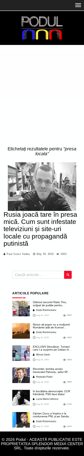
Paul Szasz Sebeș (18, 254)
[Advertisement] (42, 96)
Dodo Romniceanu (46, 310)
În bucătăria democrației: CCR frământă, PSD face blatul (51, 393)
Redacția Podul (44, 376)
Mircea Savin (43, 354)
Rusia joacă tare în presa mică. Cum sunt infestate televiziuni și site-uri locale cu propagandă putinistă (40, 229)
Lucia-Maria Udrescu (47, 399)
